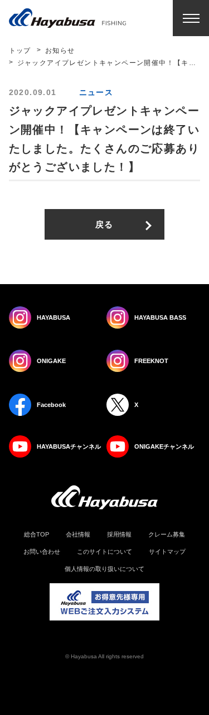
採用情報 (119, 535)
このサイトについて (104, 552)
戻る (104, 224)
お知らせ (60, 50)
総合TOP (36, 535)
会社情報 (78, 535)
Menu (191, 18)
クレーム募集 (166, 535)
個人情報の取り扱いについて (104, 569)
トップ (20, 50)
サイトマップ (167, 552)
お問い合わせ (41, 552)
